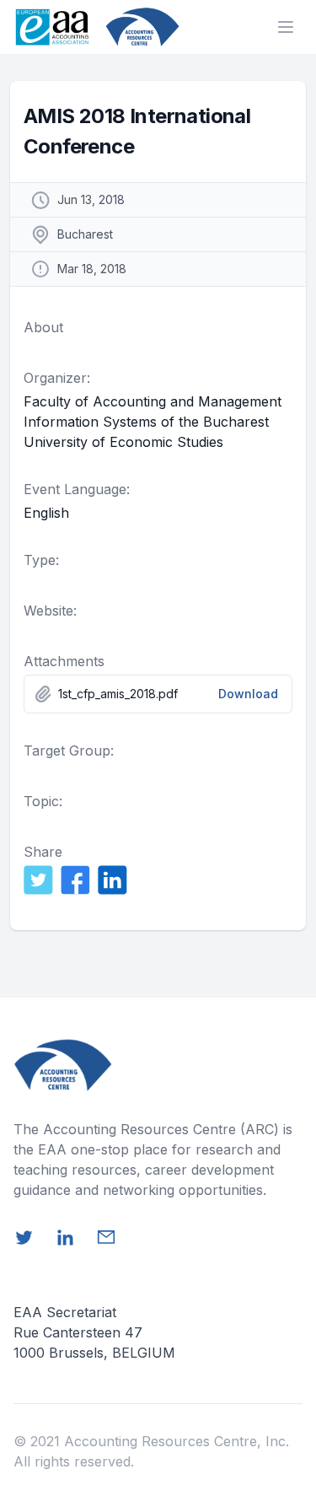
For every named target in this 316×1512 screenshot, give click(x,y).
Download (248, 693)
